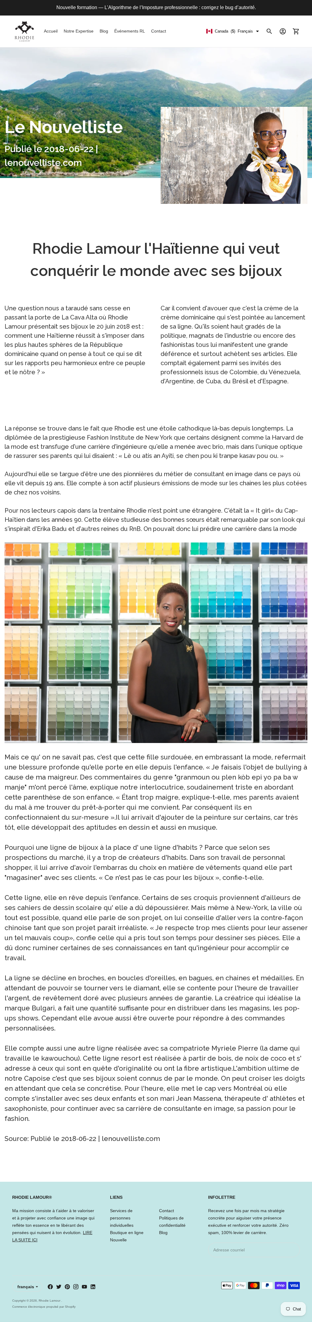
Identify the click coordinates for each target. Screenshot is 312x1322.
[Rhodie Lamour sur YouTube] (84, 1287)
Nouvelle (118, 1239)
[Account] (282, 31)
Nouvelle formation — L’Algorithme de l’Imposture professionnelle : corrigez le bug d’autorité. (156, 7)
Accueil (51, 31)
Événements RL (129, 31)
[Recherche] (269, 31)
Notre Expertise (79, 31)
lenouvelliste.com (131, 1138)
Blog (104, 31)
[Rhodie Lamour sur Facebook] (50, 1287)
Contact (158, 31)
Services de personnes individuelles (121, 1218)
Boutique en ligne (127, 1232)
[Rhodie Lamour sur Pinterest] (67, 1287)
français (25, 1286)
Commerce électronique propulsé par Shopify (44, 1306)
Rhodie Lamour (50, 1300)
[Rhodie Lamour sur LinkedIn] (93, 1287)
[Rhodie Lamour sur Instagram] (76, 1287)
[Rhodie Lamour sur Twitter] (59, 1287)
